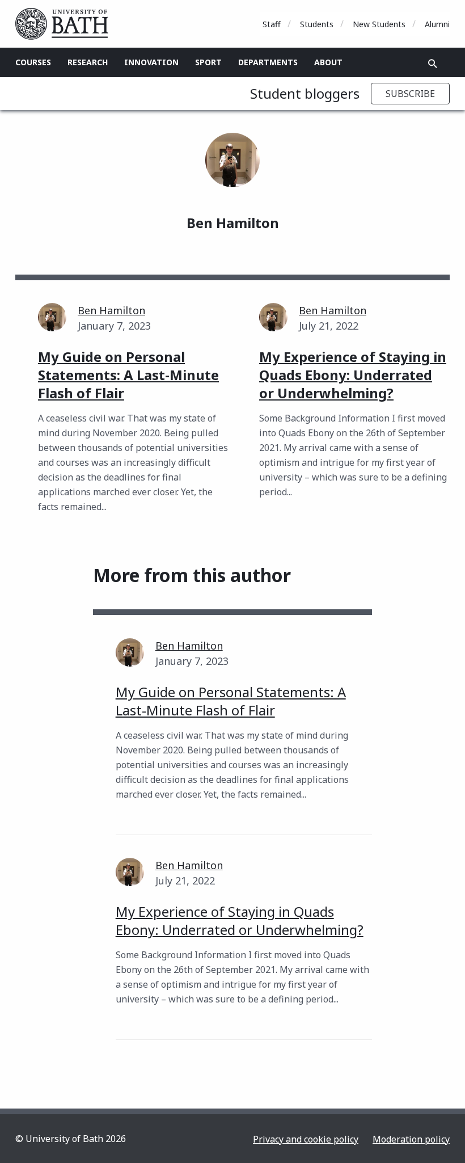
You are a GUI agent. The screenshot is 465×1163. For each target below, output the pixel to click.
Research (87, 62)
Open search (433, 63)
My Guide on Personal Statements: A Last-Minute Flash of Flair (231, 700)
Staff (272, 24)
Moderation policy (411, 1139)
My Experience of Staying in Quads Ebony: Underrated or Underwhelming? (239, 920)
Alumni (437, 24)
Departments (268, 62)
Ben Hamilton (111, 310)
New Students (379, 24)
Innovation (151, 62)
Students (316, 24)
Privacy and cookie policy (305, 1139)
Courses (33, 62)
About (328, 62)
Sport (208, 62)
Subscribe (410, 93)
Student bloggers (305, 93)
